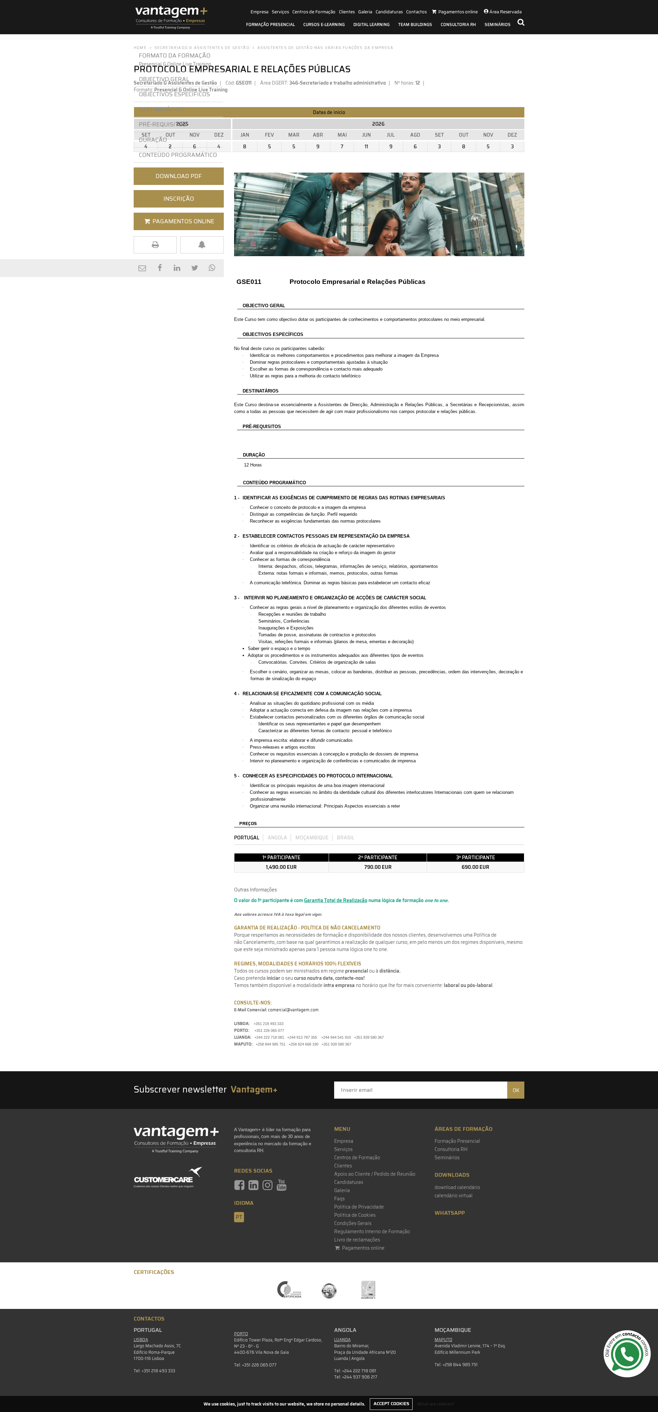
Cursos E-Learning (324, 24)
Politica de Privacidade (359, 1207)
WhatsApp (450, 1213)
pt (239, 1217)
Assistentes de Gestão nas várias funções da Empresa (325, 48)
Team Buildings (415, 24)
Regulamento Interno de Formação (372, 1231)
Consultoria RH (458, 24)
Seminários (498, 24)
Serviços (280, 11)
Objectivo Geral (164, 79)
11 (366, 146)
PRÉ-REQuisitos (162, 124)
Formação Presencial (270, 24)
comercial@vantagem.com (293, 1010)
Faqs (339, 1198)
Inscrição (178, 198)
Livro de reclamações (357, 1240)
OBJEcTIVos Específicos (174, 94)
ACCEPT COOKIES (391, 1403)
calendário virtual (454, 1195)
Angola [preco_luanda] (277, 837)
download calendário (457, 1187)
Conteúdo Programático (178, 154)
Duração (153, 139)
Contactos (416, 11)
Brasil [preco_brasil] (345, 837)
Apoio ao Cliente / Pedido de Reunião (374, 1174)
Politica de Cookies (355, 1215)
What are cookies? (435, 1403)
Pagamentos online (363, 1248)
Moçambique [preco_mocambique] (312, 837)
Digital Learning (371, 24)
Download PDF (179, 176)
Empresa (259, 11)
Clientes (347, 11)
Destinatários (161, 109)
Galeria (365, 11)
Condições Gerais (352, 1223)
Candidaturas (389, 11)
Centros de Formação (314, 11)
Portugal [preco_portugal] (246, 837)
